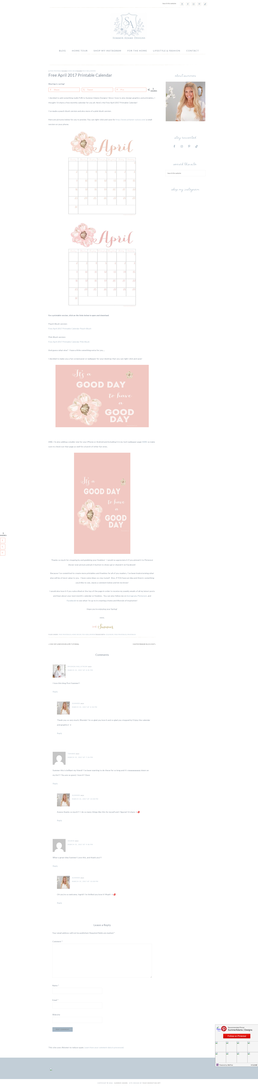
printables (131, 634)
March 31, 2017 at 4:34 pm (84, 707)
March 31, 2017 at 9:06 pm (80, 844)
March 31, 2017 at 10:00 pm (85, 799)
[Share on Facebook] (2, 540)
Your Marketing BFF (151, 1083)
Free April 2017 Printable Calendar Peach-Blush (69, 328)
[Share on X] (2, 546)
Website (56, 1014)
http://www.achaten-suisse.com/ (131, 119)
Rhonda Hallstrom (77, 666)
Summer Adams (129, 26)
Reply (55, 691)
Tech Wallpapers (89, 71)
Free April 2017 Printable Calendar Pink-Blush (69, 342)
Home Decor (72, 71)
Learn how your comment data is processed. (104, 1047)
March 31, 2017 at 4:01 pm (80, 670)
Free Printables (56, 71)
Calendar (110, 634)
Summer (76, 703)
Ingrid (71, 841)
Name (55, 985)
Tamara (71, 753)
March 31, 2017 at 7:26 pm (80, 757)
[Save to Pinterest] (2, 552)
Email (55, 1000)
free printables (120, 634)
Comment (57, 941)
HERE (144, 442)
